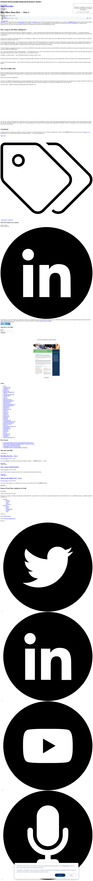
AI (4, 386)
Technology (6, 435)
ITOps (5, 417)
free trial (85, 132)
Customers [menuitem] (3, 9)
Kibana (5, 419)
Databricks (6, 406)
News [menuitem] (7, 503)
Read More (3, 463)
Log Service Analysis (8, 422)
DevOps (6, 408)
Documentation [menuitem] (9, 509)
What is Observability (9, 437)
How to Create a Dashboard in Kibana (11, 445)
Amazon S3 (10, 219)
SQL (5, 432)
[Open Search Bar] (2, 16)
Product (5, 430)
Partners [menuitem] (2, 13)
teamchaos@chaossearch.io (9, 518)
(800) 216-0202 (7, 516)
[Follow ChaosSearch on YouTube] (47, 790)
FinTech (5, 411)
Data (5, 398)
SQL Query (6, 433)
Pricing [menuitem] (2, 11)
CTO (5, 397)
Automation (6, 388)
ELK (5, 410)
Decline (71, 875)
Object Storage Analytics (9, 426)
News (5, 425)
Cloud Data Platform (8, 394)
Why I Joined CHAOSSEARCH (10, 467)
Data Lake (6, 403)
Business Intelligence (8, 392)
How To (6, 415)
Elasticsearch (7, 409)
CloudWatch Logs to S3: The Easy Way (11, 446)
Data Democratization (8, 400)
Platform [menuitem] (2, 6)
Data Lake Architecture (9, 404)
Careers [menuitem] (7, 501)
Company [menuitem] (5, 499)
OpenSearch (6, 427)
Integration (6, 416)
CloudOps (6, 395)
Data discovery (4, 219)
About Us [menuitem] (8, 500)
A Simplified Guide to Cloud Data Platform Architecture (15, 447)
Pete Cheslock (5, 458)
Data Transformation (8, 405)
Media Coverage (7, 424)
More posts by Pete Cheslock (45, 321)
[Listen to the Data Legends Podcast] (47, 879)
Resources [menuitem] (3, 14)
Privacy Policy (66, 865)
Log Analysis (7, 420)
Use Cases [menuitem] (3, 8)
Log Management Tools (9, 421)
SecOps (6, 431)
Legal (14, 493)
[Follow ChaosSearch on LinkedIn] (47, 700)
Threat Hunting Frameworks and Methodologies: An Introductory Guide (18, 443)
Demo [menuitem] (7, 507)
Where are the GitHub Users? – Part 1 (11, 478)
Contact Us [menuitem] (8, 504)
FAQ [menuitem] (7, 511)
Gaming (5, 414)
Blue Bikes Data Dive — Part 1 (9, 456)
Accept (60, 875)
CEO (5, 393)
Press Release (7, 428)
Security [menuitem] (8, 510)
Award (5, 389)
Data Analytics (7, 399)
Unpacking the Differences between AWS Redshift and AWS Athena (18, 442)
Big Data (6, 390)
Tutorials (6, 436)
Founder (5, 413)
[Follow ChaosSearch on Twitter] (47, 611)
